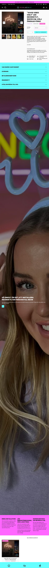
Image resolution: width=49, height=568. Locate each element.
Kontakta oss (4, 4)
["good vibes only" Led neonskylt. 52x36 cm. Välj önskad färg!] (10, 548)
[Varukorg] (46, 7)
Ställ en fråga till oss (10, 84)
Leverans (5, 71)
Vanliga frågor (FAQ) (11, 4)
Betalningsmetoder (9, 76)
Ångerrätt (6, 80)
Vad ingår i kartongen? (10, 67)
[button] (5, 7)
